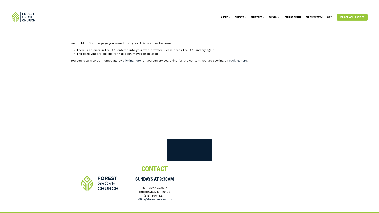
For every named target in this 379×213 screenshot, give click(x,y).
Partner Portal (314, 17)
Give (329, 17)
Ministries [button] (256, 17)
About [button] (224, 17)
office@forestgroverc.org (154, 199)
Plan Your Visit (352, 17)
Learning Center (293, 17)
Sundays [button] (239, 17)
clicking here (132, 60)
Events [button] (273, 17)
